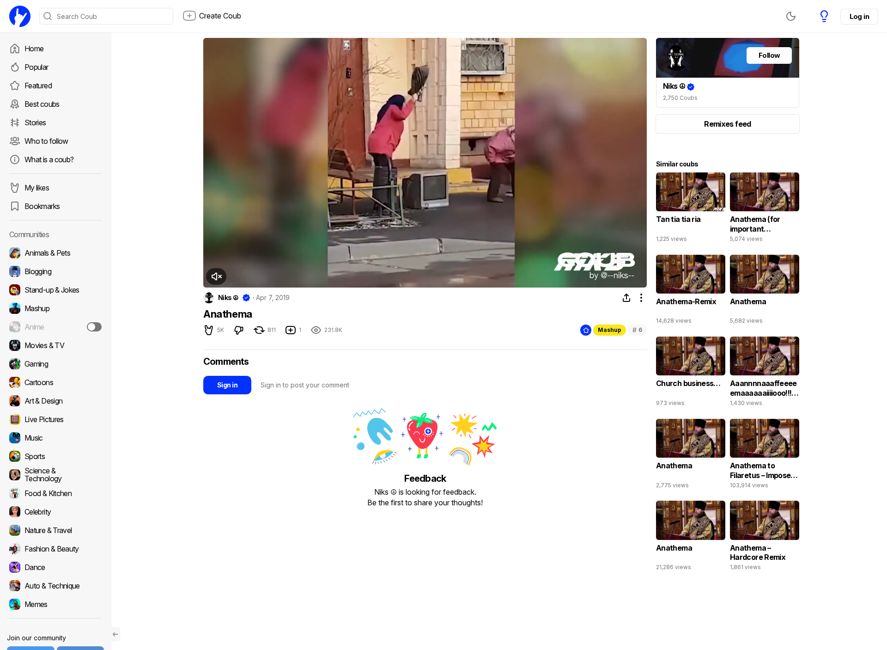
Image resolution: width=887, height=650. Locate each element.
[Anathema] (764, 292)
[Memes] (55, 604)
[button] (216, 276)
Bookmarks (42, 206)
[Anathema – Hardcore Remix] (764, 538)
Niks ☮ (228, 297)
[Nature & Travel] (55, 530)
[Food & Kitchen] (55, 493)
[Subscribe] (94, 326)
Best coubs (42, 104)
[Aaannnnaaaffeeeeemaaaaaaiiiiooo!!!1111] (764, 374)
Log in (859, 16)
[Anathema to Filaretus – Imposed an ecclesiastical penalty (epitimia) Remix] (764, 456)
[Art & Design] (55, 401)
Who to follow (46, 141)
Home (33, 48)
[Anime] (55, 327)
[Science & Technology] (55, 475)
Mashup (609, 329)
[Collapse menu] (115, 634)
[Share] (626, 297)
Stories (35, 122)
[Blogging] (55, 271)
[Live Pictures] (55, 419)
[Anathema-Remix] (690, 292)
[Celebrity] (55, 512)
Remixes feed (727, 124)
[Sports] (55, 456)
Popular (36, 67)
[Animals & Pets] (55, 253)
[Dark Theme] (791, 16)
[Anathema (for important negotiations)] (764, 209)
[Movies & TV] (55, 345)
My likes (36, 187)
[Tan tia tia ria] (690, 209)
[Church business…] (690, 374)
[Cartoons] (55, 382)
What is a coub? (48, 159)
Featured (38, 85)
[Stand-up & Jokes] (55, 290)
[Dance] (55, 567)
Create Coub (220, 15)
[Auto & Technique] (55, 585)
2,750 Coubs (680, 97)
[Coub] (19, 16)
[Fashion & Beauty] (55, 549)
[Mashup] (55, 308)
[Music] (55, 438)
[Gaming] (55, 364)
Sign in (227, 385)
